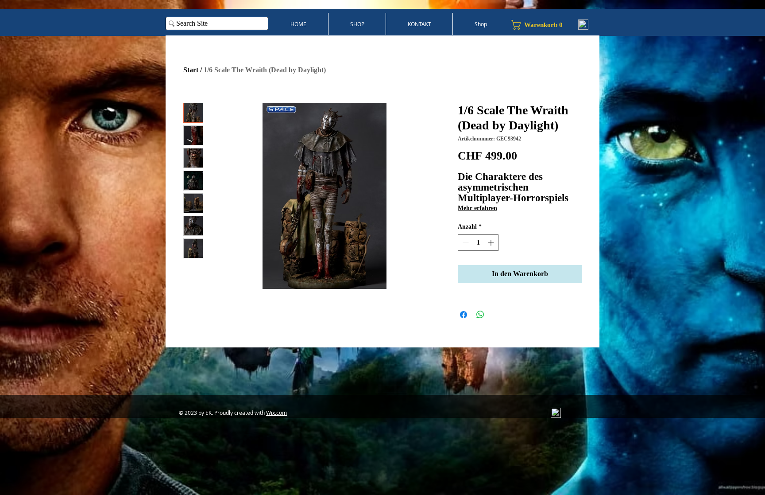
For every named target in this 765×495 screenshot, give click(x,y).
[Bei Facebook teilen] (463, 314)
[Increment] (491, 242)
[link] (540, 25)
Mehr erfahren (477, 208)
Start (190, 70)
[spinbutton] (478, 242)
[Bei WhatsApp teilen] (480, 314)
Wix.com (276, 412)
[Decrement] (464, 242)
